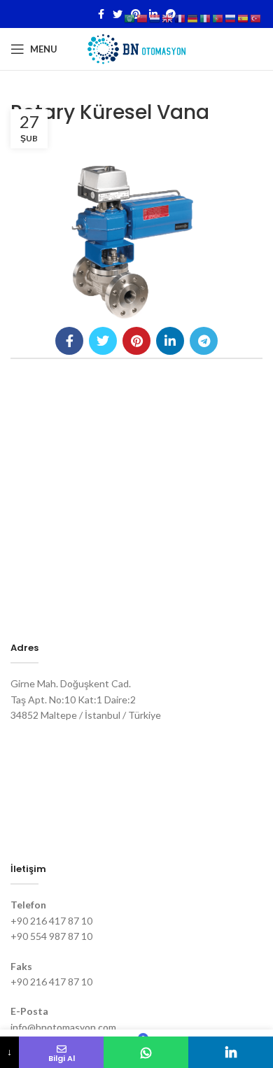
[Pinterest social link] (136, 341)
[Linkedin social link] (170, 341)
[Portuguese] (218, 18)
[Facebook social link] (101, 14)
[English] (168, 18)
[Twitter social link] (117, 14)
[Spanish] (243, 18)
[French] (180, 18)
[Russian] (231, 18)
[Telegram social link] (204, 341)
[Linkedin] (230, 1052)
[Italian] (206, 18)
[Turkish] (256, 18)
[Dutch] (155, 18)
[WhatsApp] (146, 1052)
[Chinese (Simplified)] (142, 18)
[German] (193, 18)
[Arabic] (130, 18)
